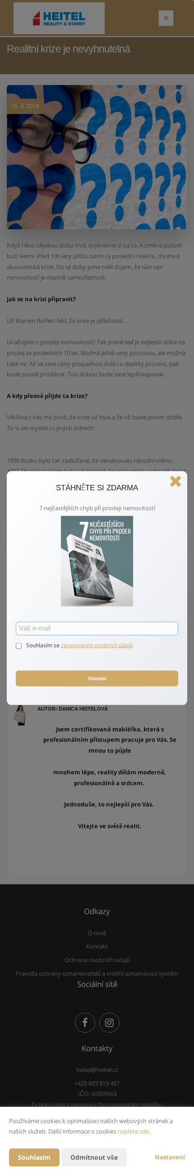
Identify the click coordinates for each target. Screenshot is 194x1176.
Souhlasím (34, 1157)
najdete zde (133, 1131)
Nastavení (170, 1157)
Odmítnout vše (94, 1157)
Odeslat (97, 678)
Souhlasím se (43, 645)
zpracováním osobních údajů (97, 645)
